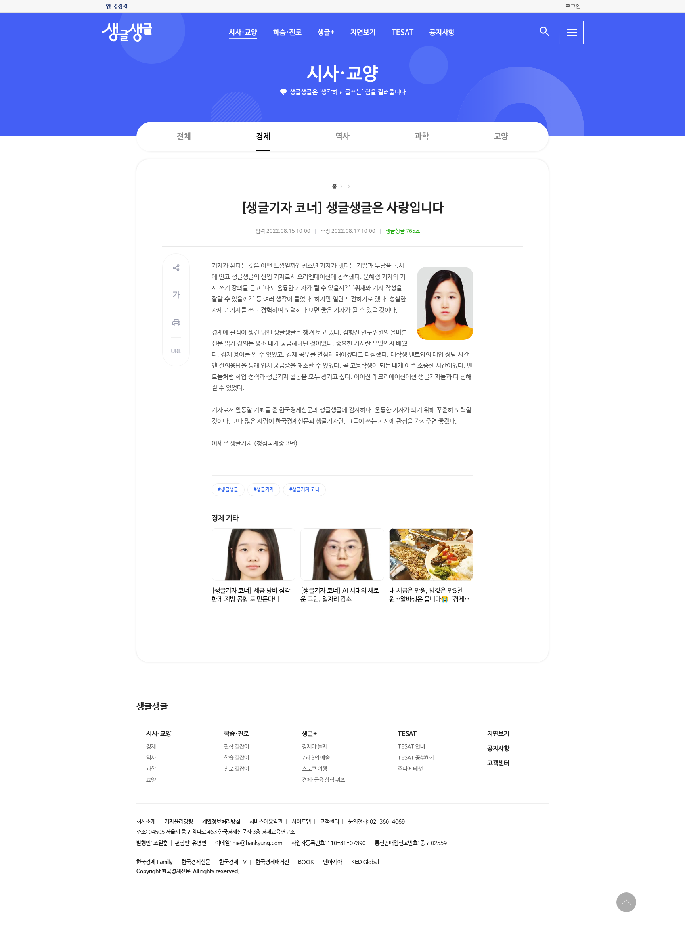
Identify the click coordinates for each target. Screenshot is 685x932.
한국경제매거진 (272, 862)
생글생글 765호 (403, 231)
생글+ (325, 32)
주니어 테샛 (410, 769)
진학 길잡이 (236, 747)
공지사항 (441, 32)
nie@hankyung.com (257, 843)
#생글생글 (228, 490)
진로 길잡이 (236, 769)
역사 (342, 136)
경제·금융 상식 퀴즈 (323, 780)
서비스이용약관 (266, 822)
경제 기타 (225, 518)
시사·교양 (242, 32)
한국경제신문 (196, 862)
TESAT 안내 (411, 747)
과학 (422, 136)
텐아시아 (332, 862)
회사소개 (145, 822)
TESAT (402, 32)
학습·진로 (287, 32)
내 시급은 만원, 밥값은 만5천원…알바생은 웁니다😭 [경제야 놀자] (429, 599)
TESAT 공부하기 (416, 758)
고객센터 (329, 822)
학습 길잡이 (236, 758)
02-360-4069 (387, 822)
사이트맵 (301, 822)
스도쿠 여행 (314, 769)
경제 (263, 136)
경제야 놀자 (314, 747)
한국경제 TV (233, 862)
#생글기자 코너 (304, 490)
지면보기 (362, 32)
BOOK (306, 862)
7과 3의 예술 (316, 758)
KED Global (365, 862)
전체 (184, 136)
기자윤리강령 (179, 822)
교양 (501, 136)
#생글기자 (264, 490)
